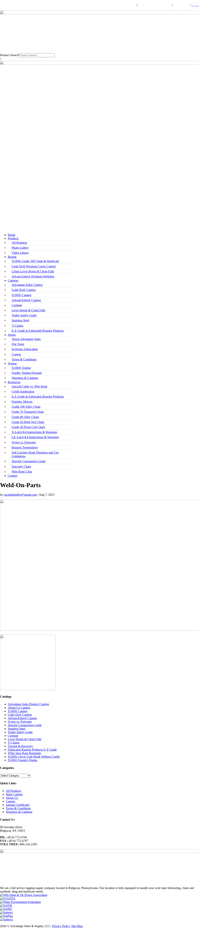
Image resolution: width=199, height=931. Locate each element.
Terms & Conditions (24, 359)
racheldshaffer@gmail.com (20, 494)
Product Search (9, 55)
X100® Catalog (21, 295)
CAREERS (181, 4)
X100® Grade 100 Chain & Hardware (35, 261)
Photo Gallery (20, 247)
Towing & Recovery (20, 746)
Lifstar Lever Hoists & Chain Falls (33, 271)
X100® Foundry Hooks (22, 760)
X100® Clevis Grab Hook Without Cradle (34, 756)
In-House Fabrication (25, 349)
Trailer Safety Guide (24, 315)
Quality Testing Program (27, 372)
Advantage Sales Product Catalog (28, 704)
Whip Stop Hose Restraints (24, 753)
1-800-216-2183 (125, 4)
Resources (14, 382)
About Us (12, 797)
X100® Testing (21, 367)
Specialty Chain (21, 466)
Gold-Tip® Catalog (24, 289)
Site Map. (77, 926)
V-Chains (17, 325)
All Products (19, 242)
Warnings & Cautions (25, 378)
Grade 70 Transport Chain (28, 411)
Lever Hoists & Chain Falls (28, 310)
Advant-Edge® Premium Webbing (33, 276)
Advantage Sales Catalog (27, 284)
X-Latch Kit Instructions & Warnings (34, 432)
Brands (12, 256)
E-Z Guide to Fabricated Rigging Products (38, 330)
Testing (12, 363)
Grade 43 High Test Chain (28, 422)
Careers (16, 354)
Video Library (20, 252)
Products (13, 238)
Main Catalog (14, 794)
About (12, 334)
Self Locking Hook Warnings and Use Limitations (35, 454)
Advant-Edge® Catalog (26, 300)
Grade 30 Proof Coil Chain (28, 427)
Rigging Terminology (25, 447)
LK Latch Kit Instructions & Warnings (35, 437)
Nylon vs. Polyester (24, 442)
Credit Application (23, 391)
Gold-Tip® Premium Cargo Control (34, 266)
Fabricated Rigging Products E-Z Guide (32, 749)
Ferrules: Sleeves (22, 401)
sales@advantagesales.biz (154, 4)
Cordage (17, 305)
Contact (12, 475)
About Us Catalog (19, 707)
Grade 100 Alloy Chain (26, 406)
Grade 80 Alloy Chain (25, 417)
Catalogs (13, 280)
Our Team (18, 344)
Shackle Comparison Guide (28, 461)
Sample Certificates (18, 804)
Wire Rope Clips (22, 471)
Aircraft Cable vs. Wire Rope (29, 386)
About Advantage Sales (26, 339)
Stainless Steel (20, 320)
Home (11, 234)
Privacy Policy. (61, 926)
